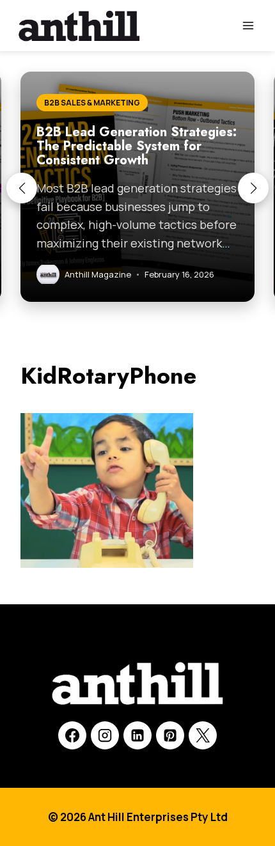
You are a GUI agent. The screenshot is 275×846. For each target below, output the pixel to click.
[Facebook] (72, 735)
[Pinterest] (170, 735)
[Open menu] (248, 25)
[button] (21, 188)
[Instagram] (105, 735)
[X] (203, 735)
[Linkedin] (137, 735)
